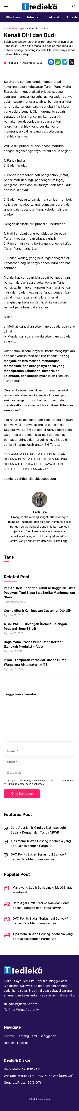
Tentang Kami (27, 1036)
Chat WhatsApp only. (23, 1010)
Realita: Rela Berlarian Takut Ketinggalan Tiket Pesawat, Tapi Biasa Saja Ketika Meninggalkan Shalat (39, 592)
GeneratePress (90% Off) (22, 1082)
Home (7, 28)
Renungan (19, 28)
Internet (33, 17)
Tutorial (53, 17)
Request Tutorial (16, 1043)
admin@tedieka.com (22, 1004)
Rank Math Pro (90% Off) (23, 1069)
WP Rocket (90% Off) (20, 1076)
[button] (73, 6)
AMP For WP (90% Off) (56, 1076)
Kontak (9, 1036)
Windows (13, 17)
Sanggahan (48, 1036)
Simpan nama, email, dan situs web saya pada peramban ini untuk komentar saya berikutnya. (41, 782)
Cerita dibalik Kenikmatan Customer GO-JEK (37, 610)
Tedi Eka (12, 62)
